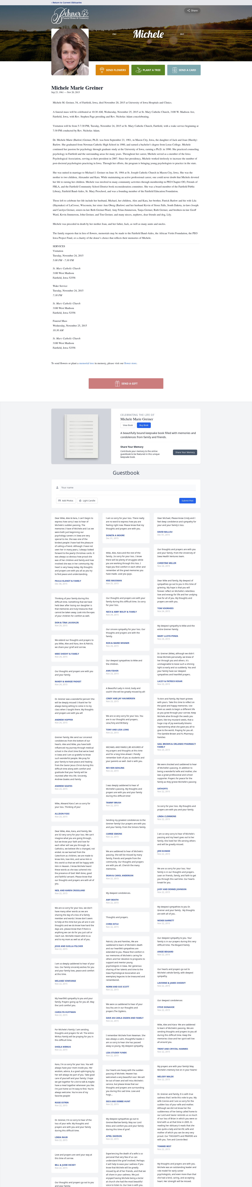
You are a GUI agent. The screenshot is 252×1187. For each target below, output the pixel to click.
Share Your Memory (185, 452)
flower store (130, 363)
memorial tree (86, 363)
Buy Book (143, 425)
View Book (128, 425)
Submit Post (187, 500)
